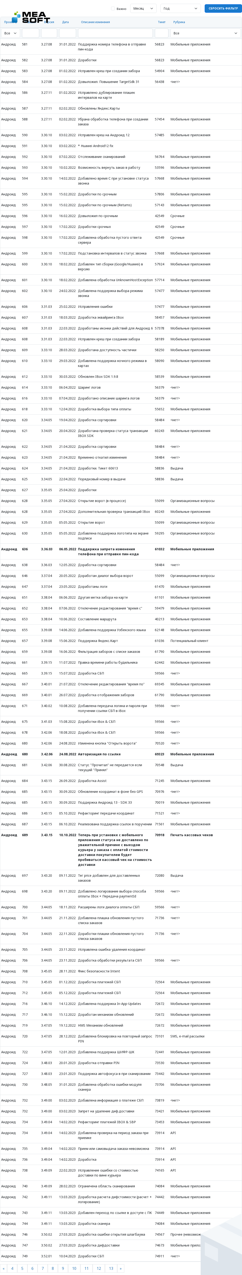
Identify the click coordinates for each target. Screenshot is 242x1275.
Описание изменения (95, 22)
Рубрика (179, 22)
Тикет (161, 22)
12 (99, 1268)
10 (74, 1268)
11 (86, 1268)
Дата (65, 22)
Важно (121, 9)
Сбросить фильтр (223, 8)
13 (111, 1268)
